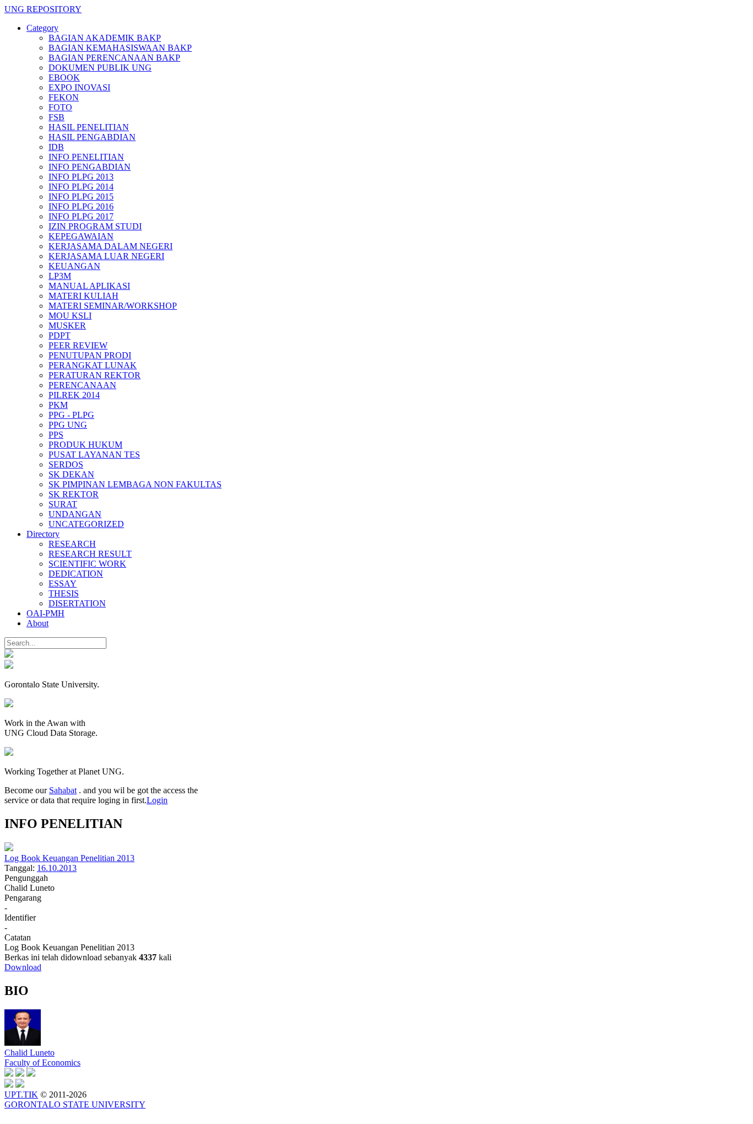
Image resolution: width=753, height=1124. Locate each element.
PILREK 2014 (74, 395)
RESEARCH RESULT (90, 553)
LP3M (60, 276)
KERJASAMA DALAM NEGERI (111, 246)
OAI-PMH (45, 613)
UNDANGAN (75, 514)
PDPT (60, 335)
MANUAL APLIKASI (89, 286)
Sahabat (63, 790)
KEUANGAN (74, 266)
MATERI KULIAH (84, 295)
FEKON (64, 97)
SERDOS (66, 464)
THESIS (64, 593)
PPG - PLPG (71, 415)
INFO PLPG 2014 (81, 186)
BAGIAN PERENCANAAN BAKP (114, 57)
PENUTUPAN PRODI (90, 355)
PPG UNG (68, 424)
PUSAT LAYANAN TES (94, 454)
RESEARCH (72, 543)
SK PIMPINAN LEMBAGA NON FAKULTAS (135, 484)
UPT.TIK (21, 1094)
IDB (56, 147)
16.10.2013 (57, 868)
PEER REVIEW (78, 345)
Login (157, 800)
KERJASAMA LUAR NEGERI (106, 256)
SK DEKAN (71, 474)
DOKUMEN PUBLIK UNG (100, 67)
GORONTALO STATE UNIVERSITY (75, 1104)
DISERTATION (77, 603)
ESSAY (63, 583)
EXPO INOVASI (79, 87)
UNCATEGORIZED (86, 524)
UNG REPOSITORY (43, 9)
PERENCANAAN (82, 385)
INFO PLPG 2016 (81, 206)
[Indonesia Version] (8, 654)
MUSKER (67, 325)
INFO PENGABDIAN (90, 166)
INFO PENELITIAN (86, 157)
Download (22, 967)
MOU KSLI (70, 315)
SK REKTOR (74, 494)
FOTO (60, 107)
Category (42, 28)
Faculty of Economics (42, 1062)
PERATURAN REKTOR (95, 375)
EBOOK (64, 77)
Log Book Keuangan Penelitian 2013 (69, 858)
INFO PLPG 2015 (81, 196)
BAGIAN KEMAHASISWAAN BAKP (120, 47)
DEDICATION (76, 573)
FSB (56, 117)
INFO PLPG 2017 (81, 216)
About (37, 623)
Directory (43, 534)
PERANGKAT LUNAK (93, 365)
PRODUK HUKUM (85, 444)
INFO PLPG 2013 (81, 176)
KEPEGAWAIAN (81, 236)
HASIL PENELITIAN (89, 127)
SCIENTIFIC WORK (87, 563)
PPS (56, 434)
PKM (58, 405)
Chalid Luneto (29, 1052)
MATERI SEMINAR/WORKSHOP (113, 305)
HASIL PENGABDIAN (92, 137)
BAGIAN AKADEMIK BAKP (105, 37)
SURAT (63, 504)
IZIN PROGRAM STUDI (95, 226)
